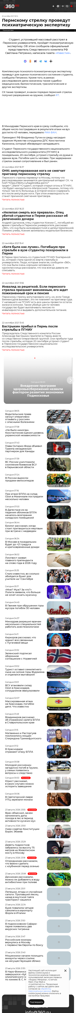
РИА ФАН (51, 132)
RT (57, 95)
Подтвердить (36, 1002)
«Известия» (62, 53)
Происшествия (8, 30)
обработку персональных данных (39, 990)
